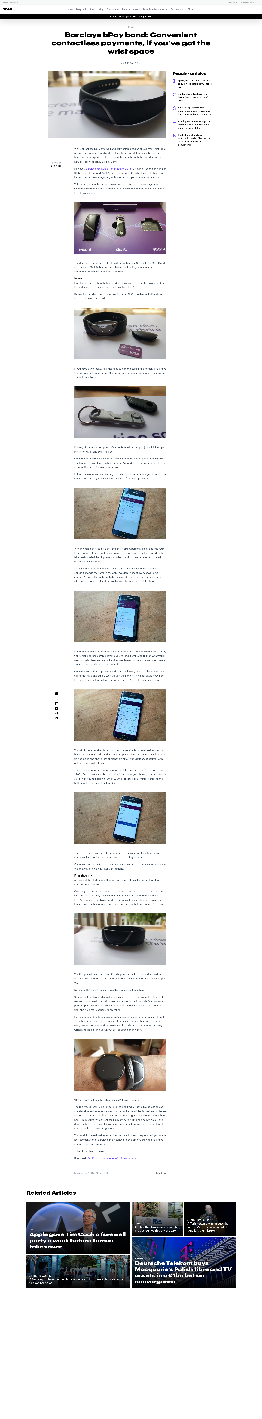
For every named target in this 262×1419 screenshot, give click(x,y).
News (5, 2)
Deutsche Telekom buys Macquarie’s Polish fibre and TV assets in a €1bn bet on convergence (194, 140)
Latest (70, 9)
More (190, 9)
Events (13, 2)
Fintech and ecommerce (155, 9)
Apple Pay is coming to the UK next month (111, 1157)
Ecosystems (113, 9)
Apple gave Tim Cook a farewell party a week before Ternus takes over (195, 83)
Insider (131, 27)
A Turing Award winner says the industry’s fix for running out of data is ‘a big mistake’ (194, 124)
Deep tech (81, 9)
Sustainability (96, 9)
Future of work (177, 9)
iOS (138, 462)
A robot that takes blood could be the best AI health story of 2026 (193, 97)
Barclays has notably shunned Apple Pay (109, 168)
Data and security (131, 9)
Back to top (161, 1173)
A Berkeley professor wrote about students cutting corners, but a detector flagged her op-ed (195, 110)
